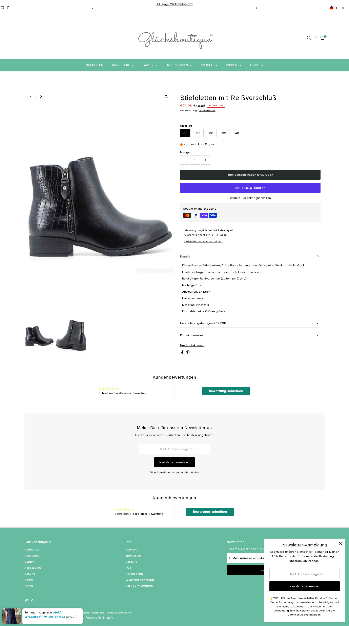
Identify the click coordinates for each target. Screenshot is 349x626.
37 (198, 133)
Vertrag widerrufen (139, 585)
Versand (131, 561)
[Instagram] (2, 8)
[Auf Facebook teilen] (182, 353)
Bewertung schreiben (226, 391)
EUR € (339, 8)
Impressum (133, 555)
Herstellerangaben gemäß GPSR (203, 323)
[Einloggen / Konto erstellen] (315, 38)
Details (185, 256)
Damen (149, 65)
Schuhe (207, 65)
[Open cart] (322, 38)
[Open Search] (309, 38)
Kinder (232, 65)
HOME (255, 65)
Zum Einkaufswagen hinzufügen (250, 174)
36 (185, 133)
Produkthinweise (191, 335)
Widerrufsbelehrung (140, 580)
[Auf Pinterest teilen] (188, 353)
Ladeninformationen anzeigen (203, 241)
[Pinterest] (8, 8)
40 (237, 133)
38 (211, 133)
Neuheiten (94, 65)
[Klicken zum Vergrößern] (166, 96)
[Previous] (92, 8)
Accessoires (177, 65)
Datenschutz (135, 574)
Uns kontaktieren (192, 345)
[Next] (256, 8)
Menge (185, 152)
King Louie (121, 65)
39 (224, 133)
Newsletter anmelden (174, 462)
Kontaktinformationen (119, 612)
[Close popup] (340, 543)
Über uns (132, 549)
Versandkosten (207, 110)
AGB (128, 567)
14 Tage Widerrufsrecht (174, 4)
